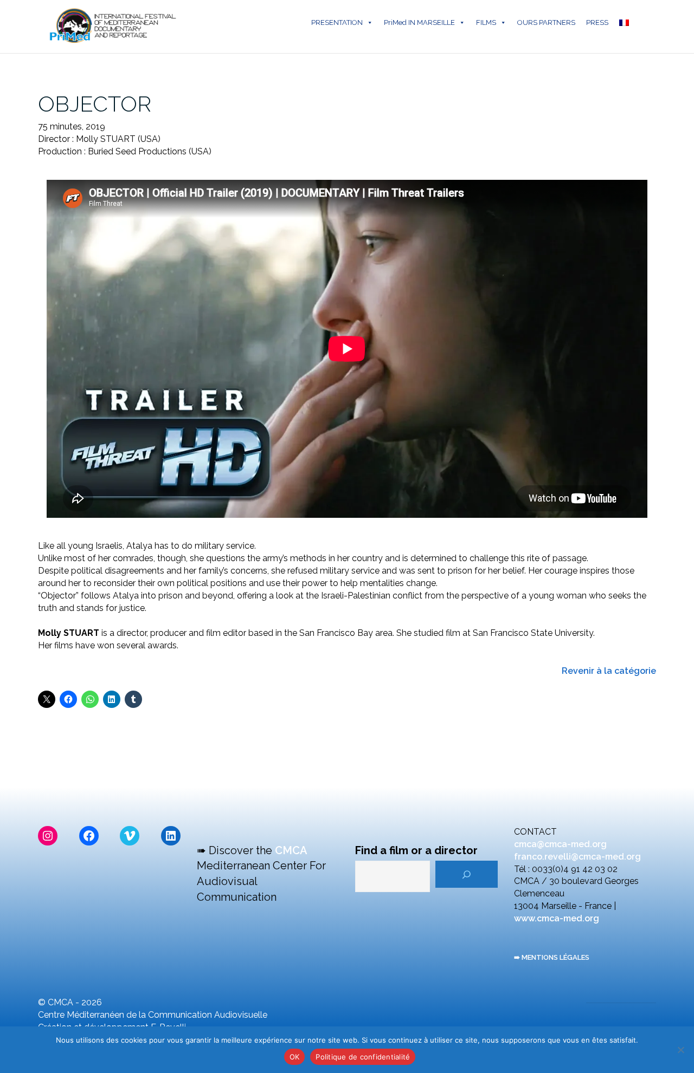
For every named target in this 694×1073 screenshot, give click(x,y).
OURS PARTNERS (546, 22)
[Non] (680, 1049)
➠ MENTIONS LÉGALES (551, 957)
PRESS (597, 22)
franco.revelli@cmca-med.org (577, 856)
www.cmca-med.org (556, 918)
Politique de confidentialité (363, 1056)
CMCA (291, 850)
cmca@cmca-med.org (560, 844)
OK (295, 1056)
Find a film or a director (416, 850)
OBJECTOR (94, 103)
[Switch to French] (626, 23)
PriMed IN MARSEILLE (419, 22)
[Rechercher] (466, 874)
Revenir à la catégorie (609, 671)
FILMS (486, 22)
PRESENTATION (337, 22)
